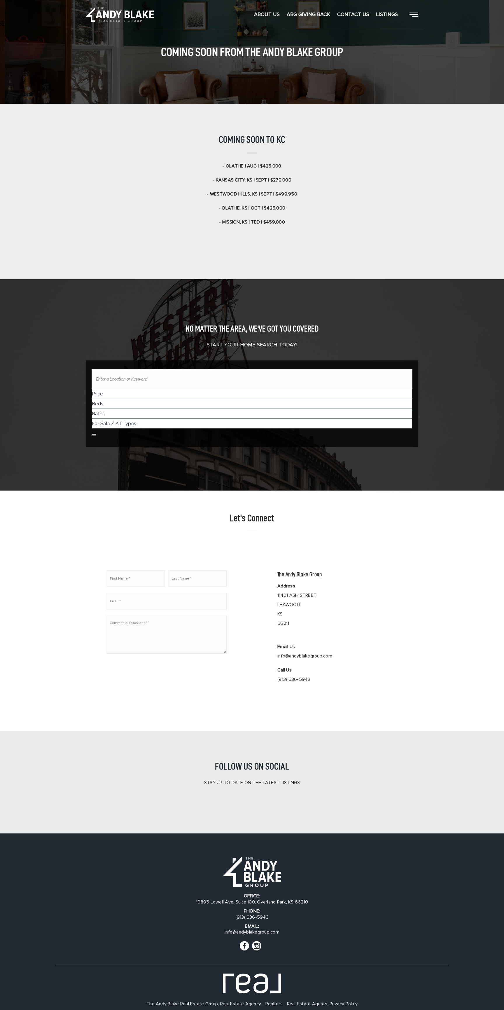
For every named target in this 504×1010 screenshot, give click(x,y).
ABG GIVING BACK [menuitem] (308, 14)
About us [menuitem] (267, 14)
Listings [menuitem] (387, 14)
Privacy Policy (344, 1004)
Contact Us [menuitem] (353, 14)
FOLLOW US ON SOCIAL (252, 766)
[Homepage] (120, 14)
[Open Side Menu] (414, 14)
